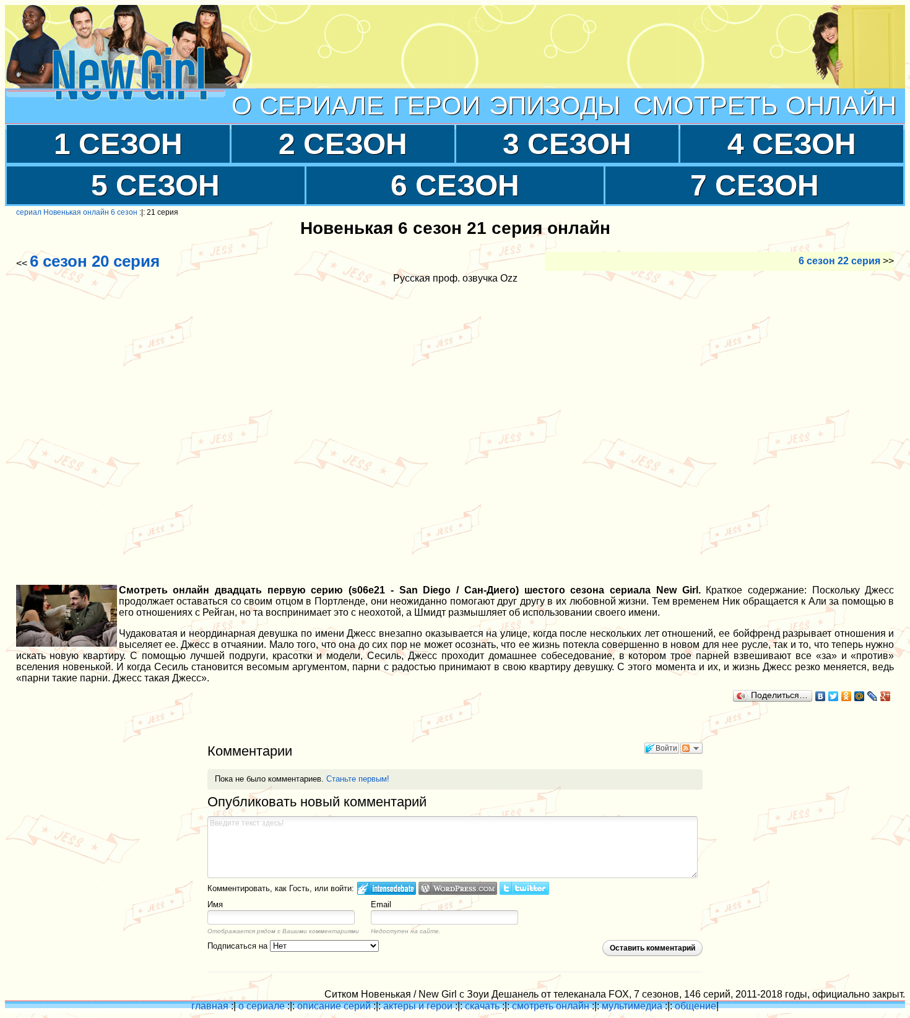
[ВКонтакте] (820, 696)
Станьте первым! (357, 778)
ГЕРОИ (436, 105)
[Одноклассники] (846, 696)
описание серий (334, 1006)
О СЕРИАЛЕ (308, 105)
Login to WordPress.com (457, 888)
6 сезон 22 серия (839, 261)
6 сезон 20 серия (95, 261)
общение (695, 1006)
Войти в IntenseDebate (386, 888)
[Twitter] (833, 696)
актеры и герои (418, 1006)
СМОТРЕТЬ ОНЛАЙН (764, 105)
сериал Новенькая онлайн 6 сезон (76, 212)
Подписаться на (238, 946)
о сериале (261, 1006)
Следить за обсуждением (691, 748)
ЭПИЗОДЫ (554, 105)
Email (381, 904)
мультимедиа (632, 1006)
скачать (482, 1006)
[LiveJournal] (872, 696)
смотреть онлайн (550, 1006)
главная (209, 1006)
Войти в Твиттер (524, 888)
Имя (215, 904)
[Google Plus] (885, 696)
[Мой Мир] (859, 696)
